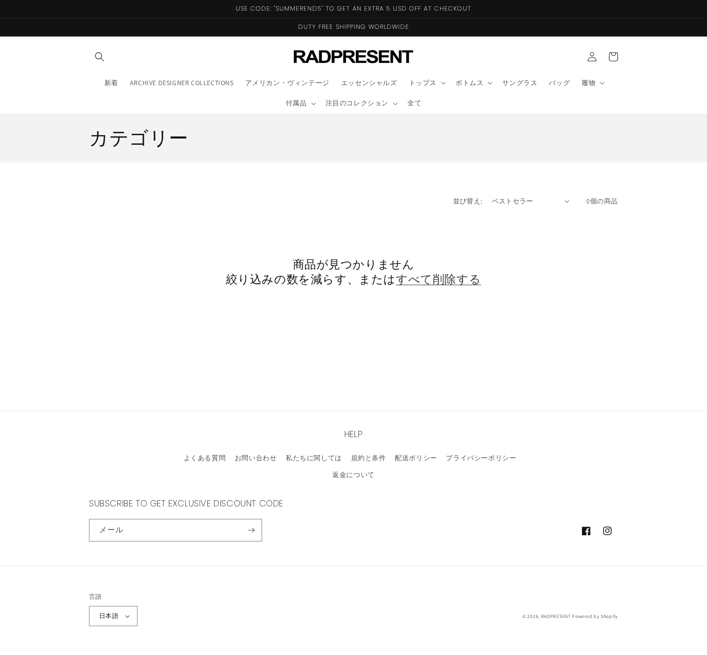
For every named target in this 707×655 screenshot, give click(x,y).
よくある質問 (205, 457)
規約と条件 (368, 457)
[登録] (251, 530)
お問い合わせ (256, 457)
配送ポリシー (416, 457)
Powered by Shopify (595, 616)
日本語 (108, 616)
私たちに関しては (314, 457)
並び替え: (467, 201)
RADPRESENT (556, 616)
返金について (353, 474)
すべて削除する (438, 279)
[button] (99, 56)
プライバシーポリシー (481, 457)
